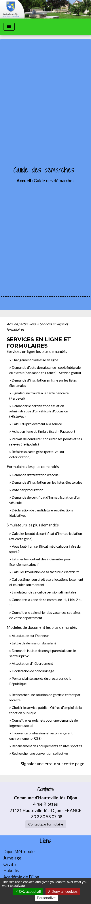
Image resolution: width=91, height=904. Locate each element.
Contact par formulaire (45, 824)
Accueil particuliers (21, 324)
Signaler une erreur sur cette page (52, 763)
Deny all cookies (64, 891)
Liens (45, 841)
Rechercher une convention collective (40, 753)
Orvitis (10, 864)
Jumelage (12, 857)
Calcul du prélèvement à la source (37, 424)
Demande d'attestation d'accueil (36, 475)
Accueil (24, 180)
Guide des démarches (54, 180)
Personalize (46, 898)
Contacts (45, 789)
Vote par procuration (27, 490)
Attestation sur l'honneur (30, 635)
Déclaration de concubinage (33, 671)
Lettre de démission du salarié (34, 643)
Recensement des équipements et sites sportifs (47, 746)
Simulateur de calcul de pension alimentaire (44, 592)
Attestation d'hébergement (32, 663)
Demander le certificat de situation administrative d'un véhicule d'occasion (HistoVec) (38, 411)
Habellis (11, 870)
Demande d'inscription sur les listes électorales (47, 482)
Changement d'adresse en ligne (35, 360)
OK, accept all (29, 891)
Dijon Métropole (19, 851)
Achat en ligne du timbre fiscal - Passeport (43, 431)
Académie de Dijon (21, 876)
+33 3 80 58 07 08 (45, 816)
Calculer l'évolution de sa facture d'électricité (46, 572)
